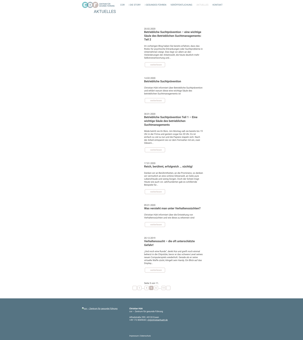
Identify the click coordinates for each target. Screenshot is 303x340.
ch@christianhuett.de (157, 320)
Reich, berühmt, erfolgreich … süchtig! (168, 166)
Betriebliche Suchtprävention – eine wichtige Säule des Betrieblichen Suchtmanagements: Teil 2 (172, 35)
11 (163, 288)
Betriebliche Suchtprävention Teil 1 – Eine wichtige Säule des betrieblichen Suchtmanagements (170, 121)
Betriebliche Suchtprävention (162, 81)
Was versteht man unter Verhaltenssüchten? (172, 208)
